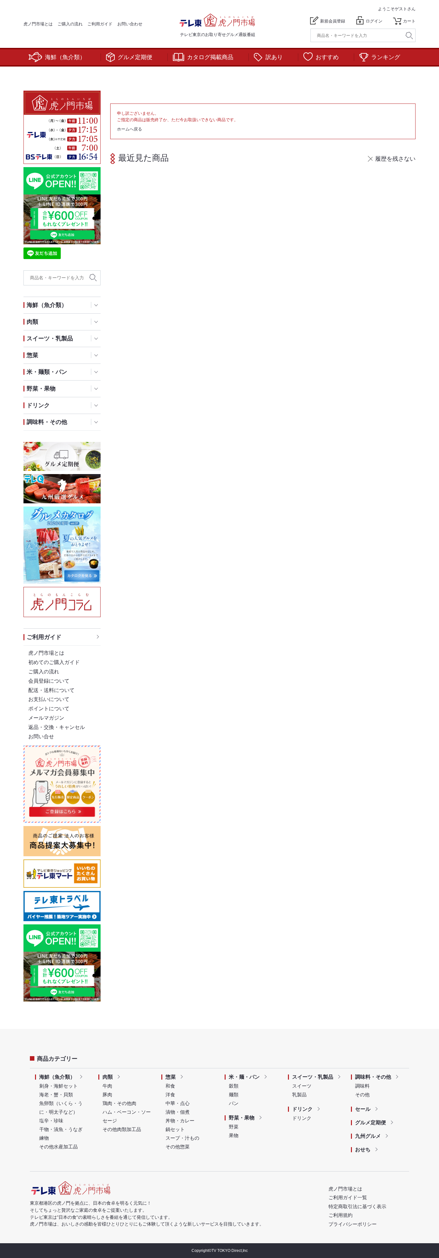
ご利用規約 (340, 1215)
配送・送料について (51, 690)
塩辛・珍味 (51, 1120)
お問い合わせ (129, 24)
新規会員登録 (332, 21)
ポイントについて (48, 708)
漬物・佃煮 (178, 1112)
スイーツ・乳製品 (312, 1077)
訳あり (274, 57)
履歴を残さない (395, 159)
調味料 (362, 1086)
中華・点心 (178, 1103)
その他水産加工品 (58, 1146)
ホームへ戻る (129, 129)
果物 (233, 1135)
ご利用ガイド (99, 24)
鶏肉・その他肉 (119, 1103)
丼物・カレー (180, 1120)
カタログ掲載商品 (210, 57)
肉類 (108, 1077)
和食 (170, 1086)
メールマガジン (46, 718)
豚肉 (107, 1094)
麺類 (233, 1094)
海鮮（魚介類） (65, 57)
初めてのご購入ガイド (54, 662)
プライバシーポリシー (352, 1224)
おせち (363, 1149)
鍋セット (175, 1129)
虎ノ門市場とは (38, 24)
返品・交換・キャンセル (56, 727)
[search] (409, 35)
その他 (362, 1094)
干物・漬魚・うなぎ (61, 1129)
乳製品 (299, 1094)
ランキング (385, 57)
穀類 (233, 1086)
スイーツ (301, 1086)
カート (409, 21)
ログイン (374, 21)
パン (233, 1103)
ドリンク (302, 1109)
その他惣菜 (178, 1146)
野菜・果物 (242, 1117)
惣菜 (171, 1077)
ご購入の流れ (70, 24)
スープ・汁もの (182, 1138)
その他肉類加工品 (122, 1129)
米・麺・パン (244, 1077)
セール (363, 1109)
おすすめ (327, 57)
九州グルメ (368, 1136)
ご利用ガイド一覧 (347, 1197)
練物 (44, 1138)
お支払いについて (48, 699)
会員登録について (48, 681)
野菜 (233, 1126)
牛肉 (107, 1086)
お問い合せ (41, 736)
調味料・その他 (373, 1077)
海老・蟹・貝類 (56, 1094)
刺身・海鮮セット (58, 1086)
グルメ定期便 (135, 57)
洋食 (170, 1094)
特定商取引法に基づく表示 (357, 1206)
